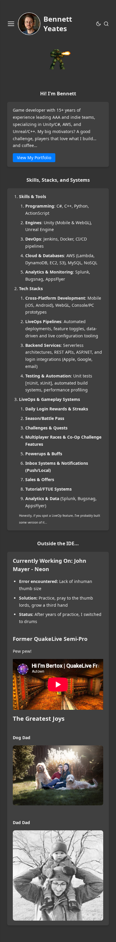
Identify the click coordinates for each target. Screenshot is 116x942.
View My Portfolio (34, 157)
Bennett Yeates (57, 23)
